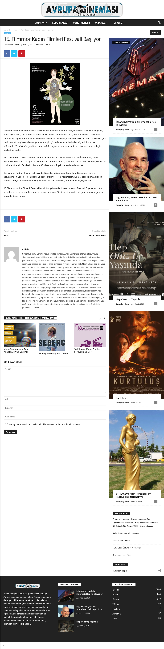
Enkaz (7, 235)
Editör (16, 44)
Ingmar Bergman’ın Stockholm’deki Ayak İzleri (136, 199)
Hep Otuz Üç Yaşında (128, 299)
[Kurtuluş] (136, 355)
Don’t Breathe (97, 235)
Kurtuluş (121, 398)
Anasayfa (41, 22)
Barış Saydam (122, 129)
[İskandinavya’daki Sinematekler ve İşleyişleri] (136, 82)
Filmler (130, 555)
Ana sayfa (7, 30)
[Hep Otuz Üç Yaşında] (136, 256)
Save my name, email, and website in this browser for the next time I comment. (44, 424)
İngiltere (116, 609)
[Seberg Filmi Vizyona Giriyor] (55, 337)
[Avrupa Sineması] (82, 9)
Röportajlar (60, 22)
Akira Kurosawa (120, 533)
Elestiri (115, 590)
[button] (159, 22)
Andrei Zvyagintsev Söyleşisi (126, 519)
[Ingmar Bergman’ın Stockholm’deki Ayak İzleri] (136, 169)
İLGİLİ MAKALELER (14, 318)
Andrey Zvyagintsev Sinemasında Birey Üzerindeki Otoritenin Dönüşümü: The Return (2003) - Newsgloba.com (135, 522)
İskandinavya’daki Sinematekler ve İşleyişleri (136, 123)
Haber (16, 30)
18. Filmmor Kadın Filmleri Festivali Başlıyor (87, 350)
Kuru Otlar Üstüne (121, 548)
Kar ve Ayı (117, 555)
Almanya (116, 614)
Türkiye (115, 604)
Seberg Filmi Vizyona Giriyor (53, 353)
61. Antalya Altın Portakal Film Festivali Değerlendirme (133, 495)
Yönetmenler (81, 22)
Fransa (115, 599)
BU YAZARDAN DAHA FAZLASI (40, 318)
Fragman (137, 548)
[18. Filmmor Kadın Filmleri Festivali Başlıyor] (90, 335)
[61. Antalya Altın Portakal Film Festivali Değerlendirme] (136, 454)
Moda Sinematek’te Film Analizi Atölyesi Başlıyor (16, 350)
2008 (114, 618)
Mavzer (116, 540)
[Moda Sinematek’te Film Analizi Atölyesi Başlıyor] (20, 335)
